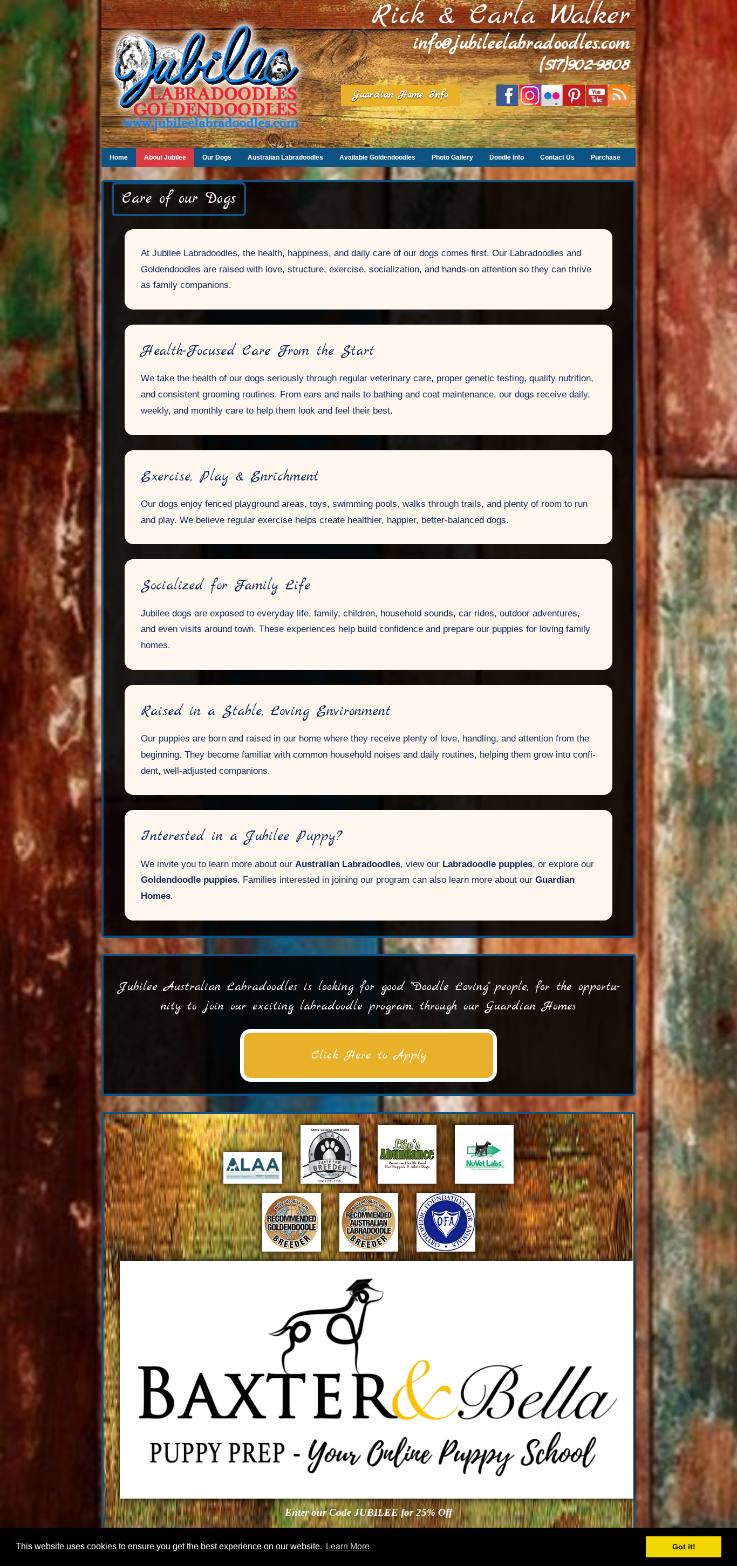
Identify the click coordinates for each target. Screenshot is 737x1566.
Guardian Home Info (400, 95)
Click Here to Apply (368, 1055)
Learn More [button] (348, 1546)
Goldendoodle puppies (189, 880)
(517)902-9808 (585, 65)
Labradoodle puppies (487, 864)
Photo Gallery (452, 157)
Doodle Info (506, 157)
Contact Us (557, 157)
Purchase (605, 157)
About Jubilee (165, 157)
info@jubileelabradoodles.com (521, 44)
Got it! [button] (683, 1546)
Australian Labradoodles (285, 157)
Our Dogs (216, 157)
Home (119, 157)
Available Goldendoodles (377, 157)
